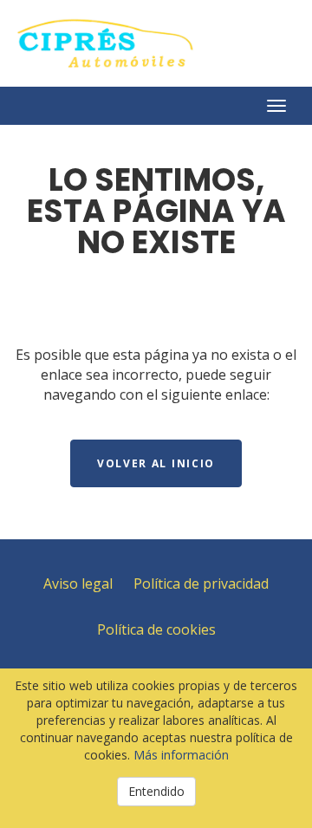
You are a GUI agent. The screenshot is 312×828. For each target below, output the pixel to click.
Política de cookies (156, 629)
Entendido (156, 791)
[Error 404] (156, 43)
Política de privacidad (201, 583)
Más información (181, 755)
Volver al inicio (156, 463)
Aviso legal (78, 583)
